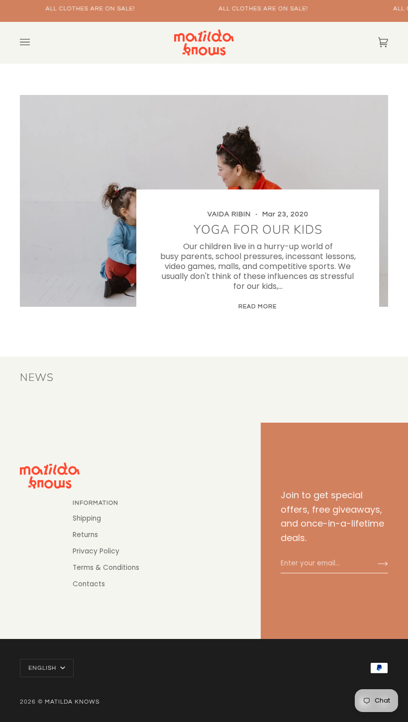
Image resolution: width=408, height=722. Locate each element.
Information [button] (95, 503)
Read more (257, 306)
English (43, 668)
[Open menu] (35, 42)
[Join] (375, 563)
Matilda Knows (72, 702)
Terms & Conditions (106, 567)
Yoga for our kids (257, 229)
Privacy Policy (96, 551)
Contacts (89, 584)
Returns (85, 535)
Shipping (87, 518)
